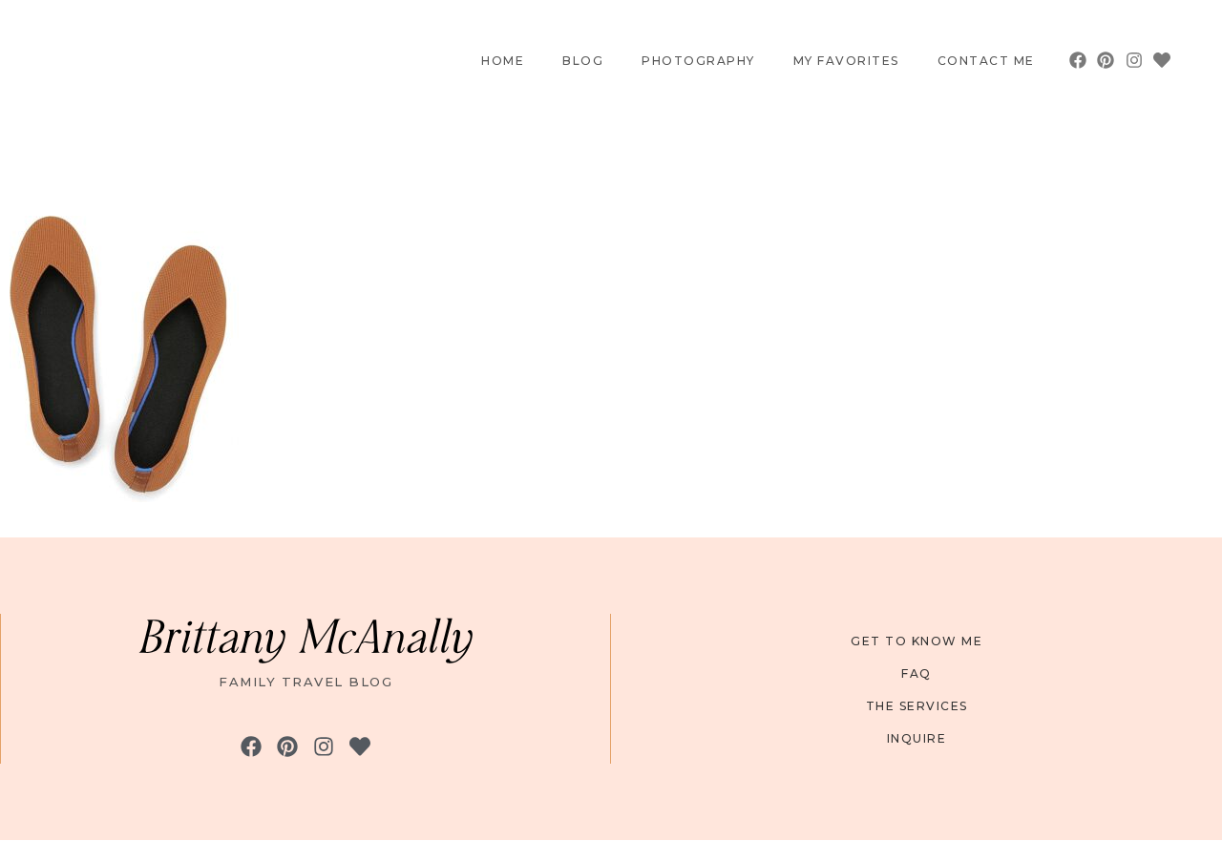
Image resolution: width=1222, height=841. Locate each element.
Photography (698, 61)
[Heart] (1161, 60)
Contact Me (986, 61)
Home (502, 61)
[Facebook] (1078, 60)
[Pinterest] (1106, 60)
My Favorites (846, 61)
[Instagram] (1134, 60)
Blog (582, 61)
